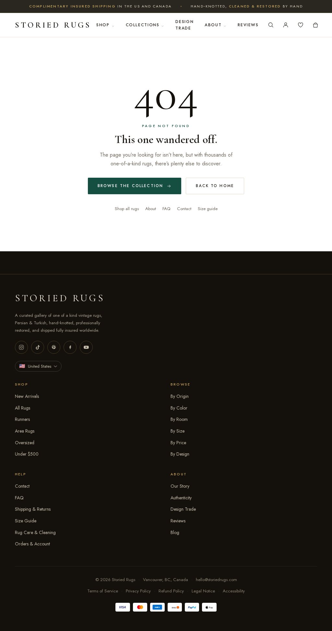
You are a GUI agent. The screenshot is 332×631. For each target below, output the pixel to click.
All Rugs (22, 408)
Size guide (208, 209)
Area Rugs (24, 431)
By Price (178, 442)
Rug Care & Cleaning (35, 532)
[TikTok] (37, 347)
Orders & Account (32, 544)
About (213, 25)
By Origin (180, 396)
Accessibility (234, 591)
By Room (179, 419)
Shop (103, 25)
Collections (143, 25)
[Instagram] (21, 347)
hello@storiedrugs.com (216, 580)
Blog (175, 532)
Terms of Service (102, 591)
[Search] (271, 25)
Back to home (215, 186)
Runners (22, 419)
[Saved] (300, 25)
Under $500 (27, 454)
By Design (180, 454)
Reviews (248, 25)
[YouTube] (86, 347)
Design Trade (184, 25)
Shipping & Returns (33, 509)
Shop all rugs (127, 209)
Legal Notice (203, 591)
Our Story (180, 486)
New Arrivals (27, 396)
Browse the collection (130, 186)
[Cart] (315, 25)
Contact (184, 209)
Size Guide (25, 521)
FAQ (166, 209)
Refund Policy (171, 591)
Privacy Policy (138, 591)
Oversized (24, 442)
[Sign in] (285, 25)
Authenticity (181, 497)
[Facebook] (70, 347)
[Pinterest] (53, 347)
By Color (179, 408)
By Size (177, 431)
